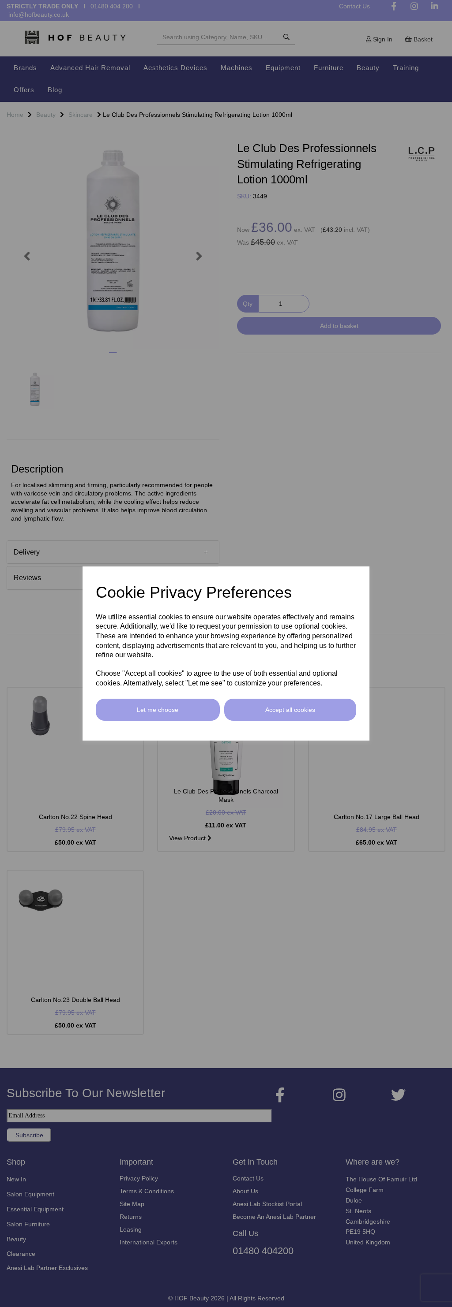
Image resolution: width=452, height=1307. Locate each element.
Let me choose (157, 709)
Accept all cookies (290, 709)
